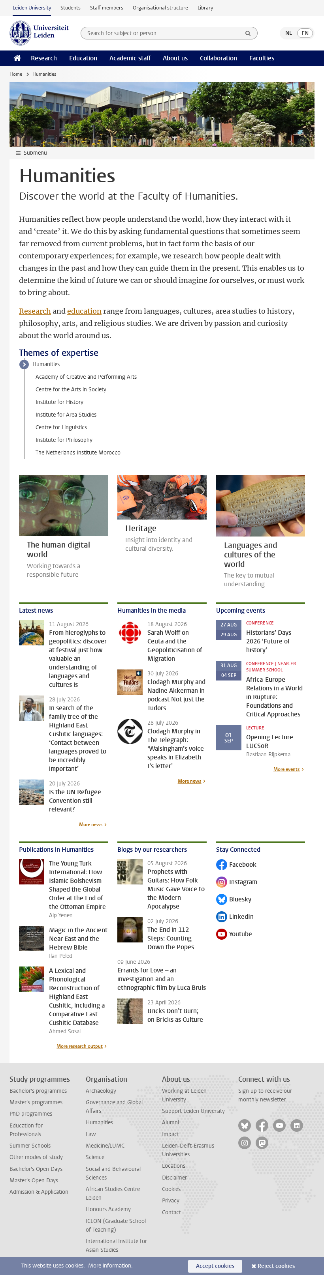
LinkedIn (235, 917)
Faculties (261, 58)
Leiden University (32, 7)
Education (83, 58)
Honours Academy (108, 1209)
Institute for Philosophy (64, 440)
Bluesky (233, 900)
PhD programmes (30, 1114)
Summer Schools (30, 1146)
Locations (173, 1166)
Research (44, 58)
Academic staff (130, 58)
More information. (110, 1265)
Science (95, 1157)
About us (175, 58)
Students (70, 7)
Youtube (234, 935)
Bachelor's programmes (38, 1091)
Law (91, 1134)
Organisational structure (160, 7)
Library (205, 7)
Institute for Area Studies (66, 415)
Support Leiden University (193, 1111)
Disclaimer (174, 1178)
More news (91, 824)
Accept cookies (215, 1266)
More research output (80, 1046)
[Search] (248, 33)
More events (286, 769)
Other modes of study (36, 1157)
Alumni (170, 1122)
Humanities (46, 364)
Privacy (170, 1200)
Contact (171, 1212)
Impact (170, 1134)
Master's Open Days (33, 1180)
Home (15, 74)
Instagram (236, 883)
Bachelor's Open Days (35, 1169)
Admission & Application (38, 1192)
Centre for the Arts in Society (71, 389)
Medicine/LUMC (105, 1146)
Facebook (236, 865)
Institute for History (59, 402)
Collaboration (218, 58)
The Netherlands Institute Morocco (78, 452)
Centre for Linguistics (61, 427)
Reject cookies (276, 1266)
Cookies (171, 1189)
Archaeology (101, 1091)
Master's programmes (35, 1102)
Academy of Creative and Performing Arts (86, 377)
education (84, 311)
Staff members (106, 7)
